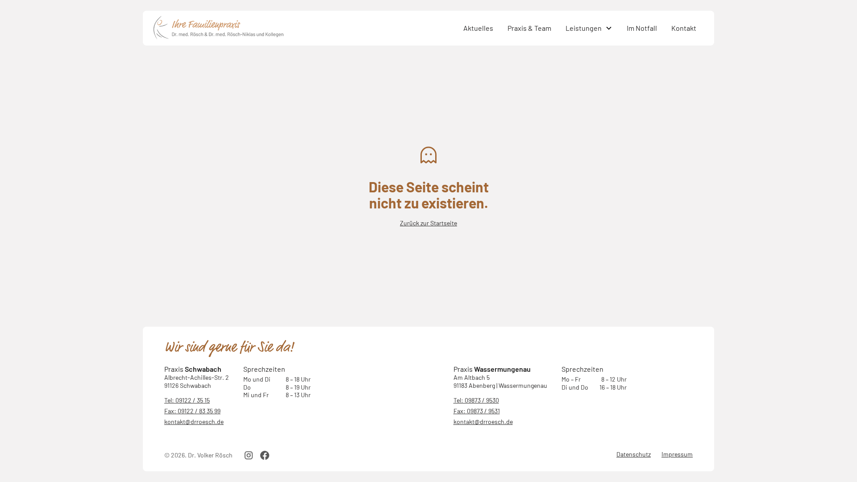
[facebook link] (264, 455)
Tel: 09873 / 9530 (476, 400)
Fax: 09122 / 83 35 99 (192, 411)
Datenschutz (633, 454)
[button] (589, 28)
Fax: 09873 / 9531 (476, 411)
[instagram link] (248, 455)
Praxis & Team (529, 28)
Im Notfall (642, 28)
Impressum (677, 454)
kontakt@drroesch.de (194, 421)
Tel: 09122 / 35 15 (187, 400)
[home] (305, 28)
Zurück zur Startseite (428, 223)
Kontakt (683, 28)
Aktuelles (478, 28)
